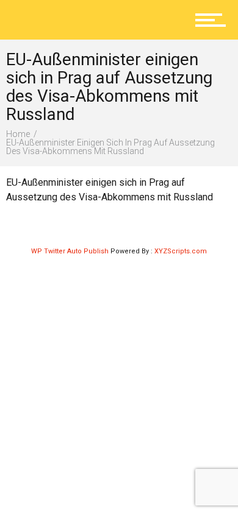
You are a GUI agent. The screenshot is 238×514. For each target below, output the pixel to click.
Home (18, 134)
